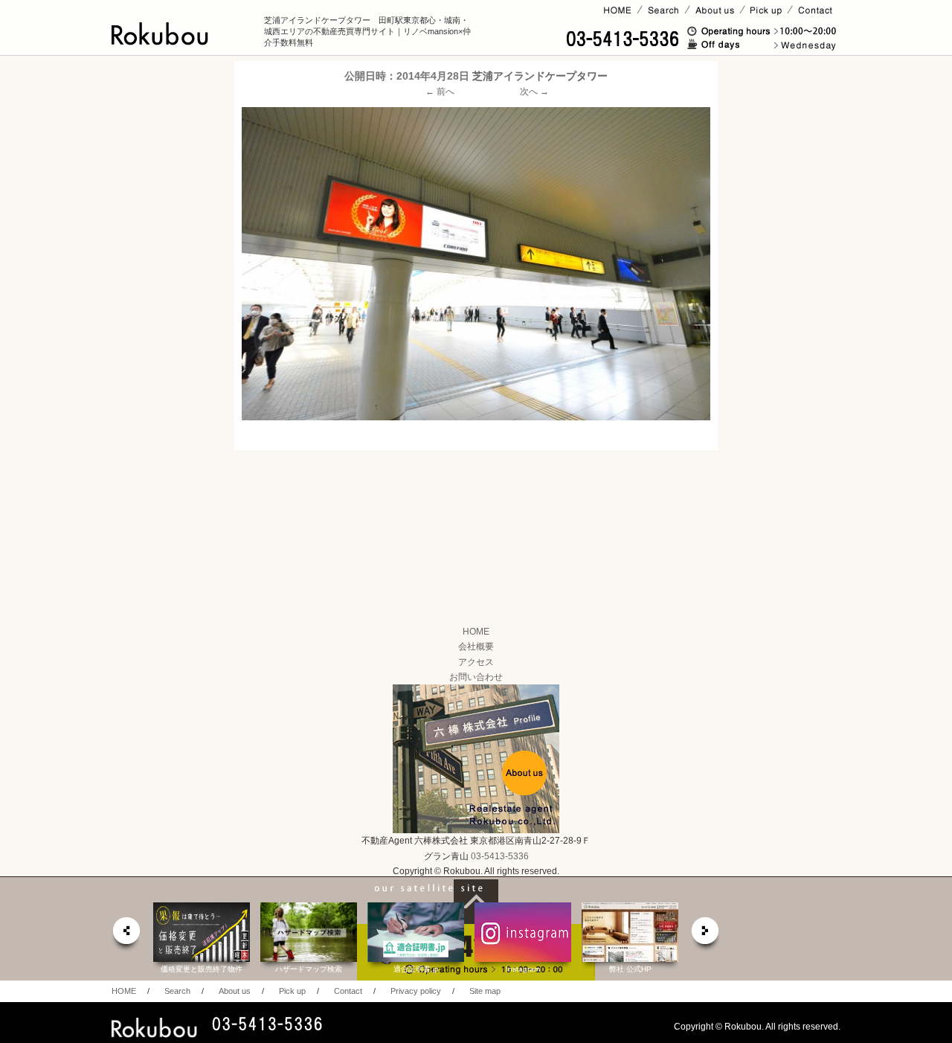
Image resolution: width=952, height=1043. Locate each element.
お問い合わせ (476, 677)
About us (235, 990)
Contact (348, 990)
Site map (485, 990)
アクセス (476, 662)
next (706, 934)
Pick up (292, 990)
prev (126, 934)
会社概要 (476, 646)
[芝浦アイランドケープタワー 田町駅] (476, 263)
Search (177, 990)
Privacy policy (415, 990)
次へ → (534, 91)
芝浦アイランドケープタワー (540, 76)
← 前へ (439, 91)
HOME (476, 631)
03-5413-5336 (500, 856)
